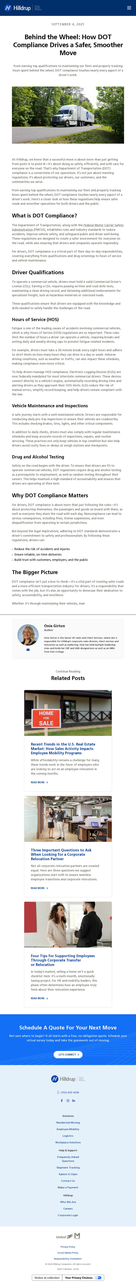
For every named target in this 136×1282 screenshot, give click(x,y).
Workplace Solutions (68, 1142)
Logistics (68, 1136)
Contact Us (68, 1181)
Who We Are (68, 1202)
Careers (68, 1209)
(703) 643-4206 (70, 1092)
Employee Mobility (68, 1129)
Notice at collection (47, 1277)
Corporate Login (68, 1215)
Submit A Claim (68, 1174)
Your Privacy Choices (79, 1277)
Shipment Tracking (68, 1167)
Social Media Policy (68, 1253)
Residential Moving (68, 1122)
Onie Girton (54, 626)
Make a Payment (68, 1187)
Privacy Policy (68, 1247)
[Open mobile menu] (129, 8)
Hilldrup (22, 8)
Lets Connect (67, 1055)
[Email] (28, 650)
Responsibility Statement (68, 1259)
